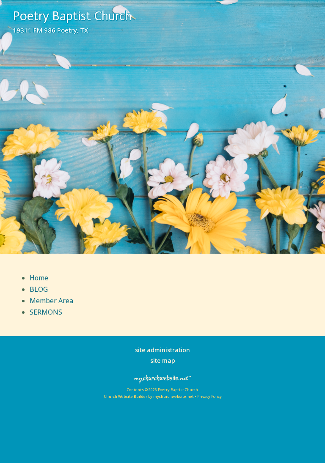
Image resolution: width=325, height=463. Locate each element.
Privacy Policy (209, 396)
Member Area (51, 300)
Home (39, 277)
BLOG (39, 289)
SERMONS (46, 312)
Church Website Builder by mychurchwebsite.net (149, 396)
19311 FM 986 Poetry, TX (50, 30)
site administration (162, 350)
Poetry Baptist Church (72, 16)
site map (162, 360)
